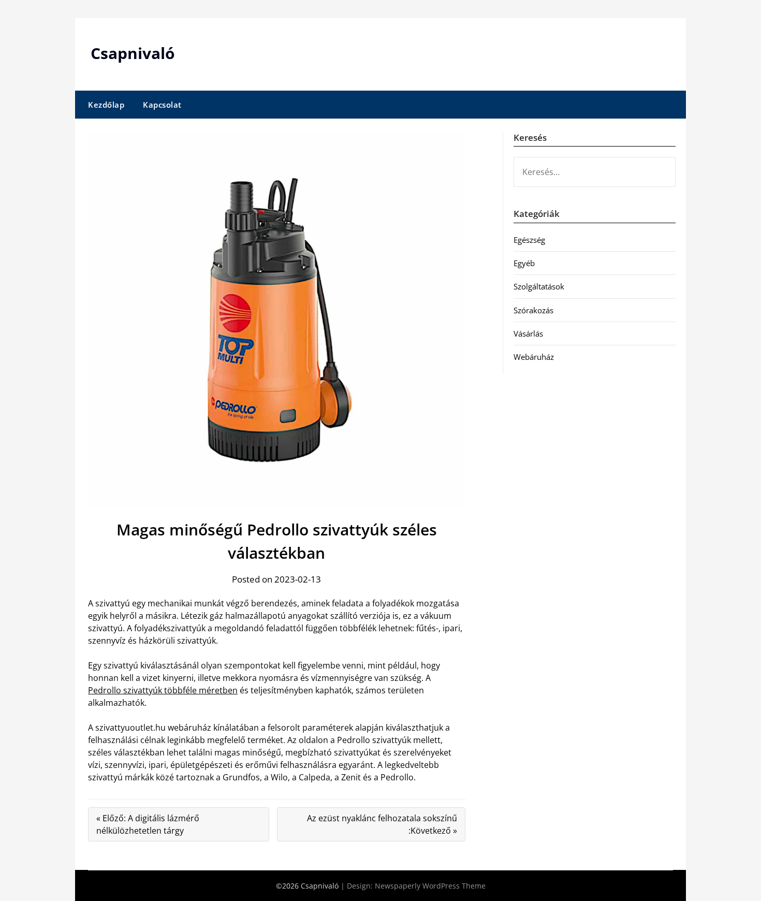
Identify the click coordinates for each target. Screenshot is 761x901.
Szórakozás (533, 310)
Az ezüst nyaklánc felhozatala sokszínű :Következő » (382, 824)
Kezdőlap (106, 104)
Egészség (529, 240)
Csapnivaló (133, 53)
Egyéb (524, 263)
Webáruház (534, 357)
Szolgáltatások (539, 286)
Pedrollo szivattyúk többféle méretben (163, 690)
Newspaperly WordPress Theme (430, 886)
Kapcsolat (162, 104)
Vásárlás (528, 333)
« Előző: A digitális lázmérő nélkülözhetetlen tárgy (147, 824)
